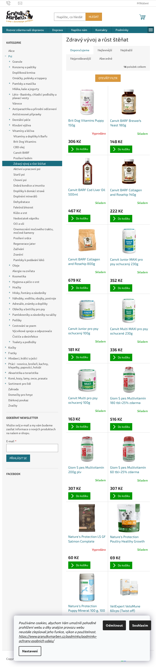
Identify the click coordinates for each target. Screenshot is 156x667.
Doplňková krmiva (23, 72)
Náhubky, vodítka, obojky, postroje (34, 298)
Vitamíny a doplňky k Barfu (30, 136)
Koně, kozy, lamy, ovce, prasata (27, 378)
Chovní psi (20, 180)
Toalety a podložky (24, 342)
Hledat (94, 16)
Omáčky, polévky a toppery (29, 78)
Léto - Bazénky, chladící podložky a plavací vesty (34, 96)
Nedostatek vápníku (26, 218)
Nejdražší (126, 50)
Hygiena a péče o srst (25, 281)
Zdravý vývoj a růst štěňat (29, 163)
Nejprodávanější (80, 58)
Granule (17, 61)
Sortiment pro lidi (19, 383)
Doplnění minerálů (25, 196)
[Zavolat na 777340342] (12, 2)
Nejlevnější (105, 50)
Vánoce (17, 103)
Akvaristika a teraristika (23, 373)
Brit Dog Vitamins (24, 141)
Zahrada (13, 389)
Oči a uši (18, 223)
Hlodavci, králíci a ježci (22, 358)
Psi (10, 56)
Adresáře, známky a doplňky (30, 303)
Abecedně (105, 58)
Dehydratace (21, 201)
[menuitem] (25, 30)
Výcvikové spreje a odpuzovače (32, 331)
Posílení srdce (22, 238)
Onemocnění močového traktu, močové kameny (33, 230)
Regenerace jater (24, 243)
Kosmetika (19, 276)
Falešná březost (23, 207)
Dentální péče (21, 119)
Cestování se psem (24, 325)
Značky (12, 405)
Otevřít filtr (108, 78)
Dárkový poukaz (18, 400)
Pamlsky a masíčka (24, 83)
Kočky (12, 347)
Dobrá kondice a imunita (28, 185)
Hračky (16, 287)
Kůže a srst (20, 213)
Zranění (18, 254)
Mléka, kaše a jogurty (25, 89)
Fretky (12, 353)
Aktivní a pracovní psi (26, 169)
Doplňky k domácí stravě (28, 191)
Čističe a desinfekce (25, 336)
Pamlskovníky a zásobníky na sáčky (34, 314)
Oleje (16, 265)
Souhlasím (140, 625)
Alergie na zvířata (23, 271)
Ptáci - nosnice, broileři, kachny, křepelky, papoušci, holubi (28, 365)
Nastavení (30, 651)
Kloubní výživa (21, 125)
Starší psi (19, 174)
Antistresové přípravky (26, 114)
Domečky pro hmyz (20, 394)
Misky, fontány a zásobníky (29, 293)
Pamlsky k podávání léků (28, 260)
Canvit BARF (21, 152)
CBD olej (19, 147)
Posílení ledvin (22, 158)
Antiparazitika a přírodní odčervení (34, 109)
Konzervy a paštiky (24, 67)
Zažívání (18, 249)
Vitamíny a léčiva (23, 130)
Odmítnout (114, 625)
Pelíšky (17, 320)
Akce (11, 50)
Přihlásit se (18, 458)
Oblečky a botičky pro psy (28, 309)
